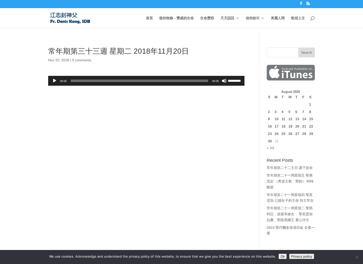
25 (283, 134)
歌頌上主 (298, 18)
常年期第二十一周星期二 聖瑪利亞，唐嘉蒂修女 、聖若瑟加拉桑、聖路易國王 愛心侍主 (290, 214)
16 (270, 126)
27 (297, 134)
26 (290, 134)
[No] (356, 257)
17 (277, 126)
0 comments (81, 60)
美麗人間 (278, 18)
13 (297, 119)
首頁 (149, 18)
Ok (283, 256)
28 (304, 134)
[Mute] (224, 80)
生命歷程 (207, 18)
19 (290, 126)
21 (304, 126)
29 (311, 134)
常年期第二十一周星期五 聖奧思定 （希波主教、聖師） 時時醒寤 (290, 181)
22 (311, 126)
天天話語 (227, 18)
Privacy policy (301, 256)
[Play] (54, 80)
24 (277, 134)
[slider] (235, 80)
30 (270, 141)
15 (311, 119)
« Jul (270, 148)
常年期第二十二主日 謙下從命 (290, 168)
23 (270, 134)
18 (283, 126)
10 (277, 119)
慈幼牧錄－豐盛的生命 (176, 18)
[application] (146, 81)
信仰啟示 (253, 18)
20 (297, 126)
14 (304, 119)
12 (290, 119)
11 (283, 119)
